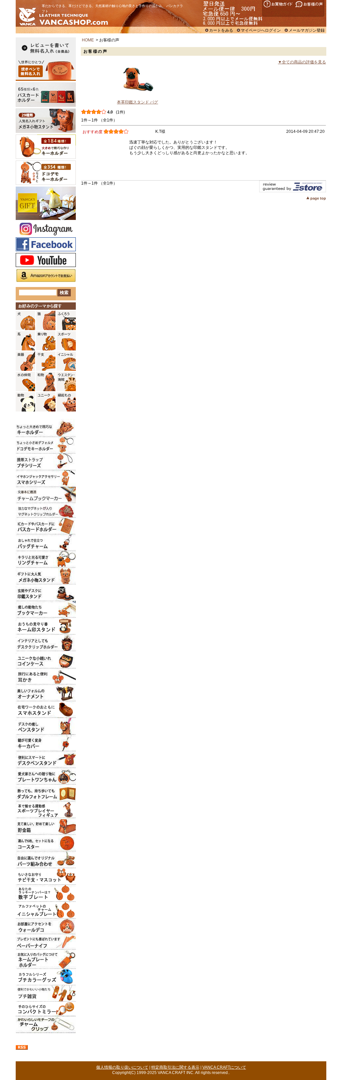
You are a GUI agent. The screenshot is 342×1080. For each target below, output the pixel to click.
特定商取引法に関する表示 (175, 1067)
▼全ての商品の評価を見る (302, 62)
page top (318, 198)
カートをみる (221, 30)
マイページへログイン (261, 30)
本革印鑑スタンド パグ (137, 102)
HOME (88, 40)
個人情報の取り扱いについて (122, 1067)
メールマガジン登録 (307, 30)
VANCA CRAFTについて (224, 1067)
